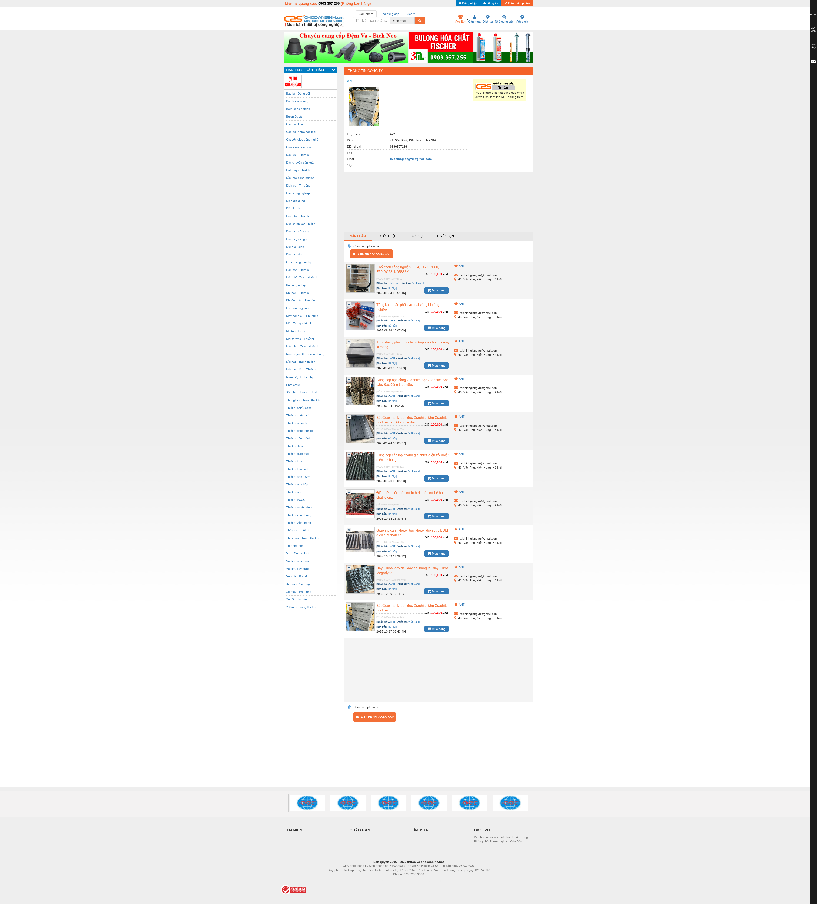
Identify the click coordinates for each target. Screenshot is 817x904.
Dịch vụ (488, 21)
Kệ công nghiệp (296, 285)
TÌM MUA (420, 830)
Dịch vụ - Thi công (298, 185)
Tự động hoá (295, 545)
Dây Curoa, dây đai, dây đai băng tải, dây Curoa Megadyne (412, 570)
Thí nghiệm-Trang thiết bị (303, 400)
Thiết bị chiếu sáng (299, 407)
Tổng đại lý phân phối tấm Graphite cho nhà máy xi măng (413, 344)
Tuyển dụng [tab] (446, 236)
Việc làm (460, 21)
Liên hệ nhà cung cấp (373, 253)
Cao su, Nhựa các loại (301, 131)
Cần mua (474, 21)
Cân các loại (294, 124)
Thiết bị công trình (298, 438)
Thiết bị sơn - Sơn (298, 476)
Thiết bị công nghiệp (300, 430)
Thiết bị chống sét (298, 415)
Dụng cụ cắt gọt (296, 239)
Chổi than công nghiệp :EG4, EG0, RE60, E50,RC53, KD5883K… (407, 269)
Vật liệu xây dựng (298, 568)
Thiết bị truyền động (299, 507)
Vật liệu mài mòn (297, 561)
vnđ (445, 274)
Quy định (813, 29)
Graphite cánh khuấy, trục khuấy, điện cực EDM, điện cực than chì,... (412, 533)
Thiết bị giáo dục (297, 453)
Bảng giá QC (813, 46)
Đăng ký (492, 3)
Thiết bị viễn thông (298, 522)
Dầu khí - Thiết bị (297, 154)
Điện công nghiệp (298, 193)
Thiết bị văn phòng (298, 515)
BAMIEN (294, 830)
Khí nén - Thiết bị (297, 292)
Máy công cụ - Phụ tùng (302, 315)
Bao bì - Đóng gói (298, 93)
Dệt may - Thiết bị (298, 170)
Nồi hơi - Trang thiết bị (301, 361)
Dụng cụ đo (294, 254)
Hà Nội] (392, 288)
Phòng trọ (380, 880)
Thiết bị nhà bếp (297, 484)
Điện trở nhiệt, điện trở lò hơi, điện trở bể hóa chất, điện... (410, 495)
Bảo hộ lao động (297, 101)
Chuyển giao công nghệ (302, 139)
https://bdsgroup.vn (403, 880)
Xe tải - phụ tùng (297, 599)
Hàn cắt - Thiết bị (297, 269)
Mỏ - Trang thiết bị (298, 323)
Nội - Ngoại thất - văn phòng (305, 354)
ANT (462, 266)
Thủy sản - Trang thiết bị (302, 538)
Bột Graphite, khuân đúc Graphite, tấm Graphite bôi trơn (412, 608)
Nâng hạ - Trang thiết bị (302, 346)
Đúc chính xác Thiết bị (301, 223)
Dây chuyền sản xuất (300, 162)
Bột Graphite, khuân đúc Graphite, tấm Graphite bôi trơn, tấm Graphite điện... (412, 420)
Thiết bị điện (294, 446)
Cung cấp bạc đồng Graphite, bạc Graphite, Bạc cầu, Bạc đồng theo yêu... (412, 382)
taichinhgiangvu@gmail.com (411, 159)
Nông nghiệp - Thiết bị (301, 369)
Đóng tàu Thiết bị (297, 216)
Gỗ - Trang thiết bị (298, 262)
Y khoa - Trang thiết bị (301, 607)
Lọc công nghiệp (297, 308)
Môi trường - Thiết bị (300, 338)
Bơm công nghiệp (298, 108)
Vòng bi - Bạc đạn (298, 576)
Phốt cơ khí (293, 384)
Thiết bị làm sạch (297, 469)
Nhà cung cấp (504, 21)
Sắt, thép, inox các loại (301, 392)
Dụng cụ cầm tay (297, 231)
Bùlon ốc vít (294, 116)
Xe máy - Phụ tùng (298, 591)
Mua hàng (438, 290)
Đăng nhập (469, 3)
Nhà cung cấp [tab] (389, 14)
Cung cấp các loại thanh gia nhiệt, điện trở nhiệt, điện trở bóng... (412, 457)
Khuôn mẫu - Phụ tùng (301, 300)
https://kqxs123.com (429, 880)
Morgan (394, 283)
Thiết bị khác (294, 461)
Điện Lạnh (293, 208)
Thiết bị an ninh (296, 423)
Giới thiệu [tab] (388, 236)
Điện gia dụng (295, 200)
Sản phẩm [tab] (366, 14)
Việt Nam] (418, 283)
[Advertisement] (438, 202)
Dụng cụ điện (295, 246)
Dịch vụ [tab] (411, 14)
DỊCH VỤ (482, 830)
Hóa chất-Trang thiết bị (301, 277)
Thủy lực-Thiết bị (297, 530)
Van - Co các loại (297, 553)
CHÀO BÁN (360, 830)
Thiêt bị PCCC (295, 499)
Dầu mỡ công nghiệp (300, 177)
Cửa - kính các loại (298, 147)
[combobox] (413, 21)
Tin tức (813, 14)
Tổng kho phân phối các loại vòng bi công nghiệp (407, 307)
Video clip (522, 21)
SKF (392, 320)
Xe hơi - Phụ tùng (298, 584)
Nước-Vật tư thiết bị (299, 377)
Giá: (427, 274)
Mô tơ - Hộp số (296, 331)
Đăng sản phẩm (519, 3)
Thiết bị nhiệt (295, 492)
